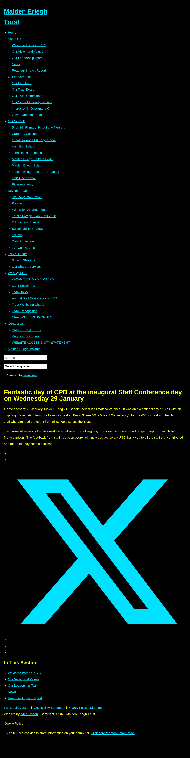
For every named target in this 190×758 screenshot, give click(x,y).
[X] (5, 381)
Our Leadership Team (23, 685)
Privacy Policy (77, 707)
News (12, 692)
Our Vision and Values (23, 679)
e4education (29, 714)
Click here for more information (113, 733)
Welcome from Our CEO (25, 673)
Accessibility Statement (49, 707)
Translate (30, 375)
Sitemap (96, 707)
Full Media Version (17, 707)
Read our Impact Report (25, 698)
